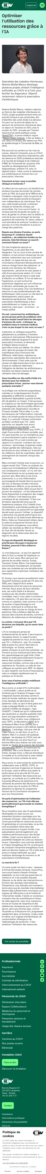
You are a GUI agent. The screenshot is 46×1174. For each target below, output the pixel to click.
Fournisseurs (9, 971)
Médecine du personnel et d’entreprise (16, 1012)
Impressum (7, 1114)
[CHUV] (7, 5)
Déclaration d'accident (14, 1002)
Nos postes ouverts (12, 1043)
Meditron (6, 729)
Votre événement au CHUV (16, 984)
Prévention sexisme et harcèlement (14, 1020)
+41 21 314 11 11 (9, 1095)
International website (13, 989)
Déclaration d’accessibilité (14, 1122)
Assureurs (7, 967)
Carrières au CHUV (12, 1038)
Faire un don (11, 1062)
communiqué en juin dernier (15, 427)
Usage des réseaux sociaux (16, 1025)
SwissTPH (8, 135)
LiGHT (30, 721)
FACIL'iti (6, 1125)
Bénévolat (7, 1047)
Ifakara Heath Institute (14, 138)
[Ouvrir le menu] (42, 5)
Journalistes (8, 975)
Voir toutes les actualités (16, 941)
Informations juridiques (13, 1118)
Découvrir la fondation (14, 1068)
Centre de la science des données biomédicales (23, 746)
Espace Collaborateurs (14, 1006)
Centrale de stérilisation (15, 980)
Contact (8, 1105)
